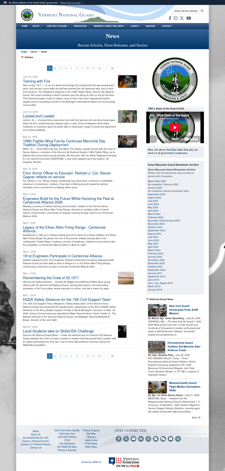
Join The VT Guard (57, 25)
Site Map (91, 433)
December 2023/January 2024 (164, 220)
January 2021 (155, 273)
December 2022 (156, 260)
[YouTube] (133, 439)
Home (25, 25)
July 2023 (153, 237)
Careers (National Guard (35, 441)
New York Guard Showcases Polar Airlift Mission (183, 309)
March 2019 (154, 286)
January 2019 (155, 289)
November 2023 (156, 223)
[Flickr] (156, 439)
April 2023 (153, 246)
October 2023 (155, 227)
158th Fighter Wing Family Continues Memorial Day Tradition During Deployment (64, 142)
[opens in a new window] (170, 18)
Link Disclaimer (67, 443)
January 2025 (155, 187)
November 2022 (156, 263)
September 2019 (156, 276)
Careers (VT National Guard (35, 444)
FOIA (67, 440)
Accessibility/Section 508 (35, 437)
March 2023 (154, 250)
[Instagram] (148, 439)
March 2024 (154, 214)
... (106, 68)
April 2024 (153, 210)
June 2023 (153, 240)
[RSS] (178, 439)
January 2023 (155, 256)
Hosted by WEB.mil (91, 462)
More (195, 417)
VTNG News (91, 443)
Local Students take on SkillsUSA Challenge (58, 330)
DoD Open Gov (67, 433)
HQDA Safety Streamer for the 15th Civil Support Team (67, 299)
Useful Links (91, 440)
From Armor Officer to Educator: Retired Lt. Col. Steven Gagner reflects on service (67, 174)
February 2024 (155, 217)
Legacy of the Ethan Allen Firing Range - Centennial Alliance (64, 228)
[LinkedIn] (141, 439)
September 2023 (156, 230)
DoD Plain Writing (67, 436)
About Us (36, 434)
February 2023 (155, 253)
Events (135, 25)
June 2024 (153, 204)
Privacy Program (91, 430)
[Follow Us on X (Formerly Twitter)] (126, 439)
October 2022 (155, 266)
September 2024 (156, 194)
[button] (72, 2)
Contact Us (36, 447)
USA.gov (91, 436)
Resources (80, 25)
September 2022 (156, 269)
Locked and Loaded (38, 115)
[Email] (170, 439)
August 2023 (154, 233)
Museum (150, 25)
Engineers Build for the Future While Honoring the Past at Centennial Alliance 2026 (68, 200)
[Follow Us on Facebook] (119, 439)
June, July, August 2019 (160, 283)
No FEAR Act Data (67, 446)
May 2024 (153, 207)
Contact (167, 25)
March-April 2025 (157, 181)
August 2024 (154, 197)
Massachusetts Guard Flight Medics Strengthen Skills (184, 386)
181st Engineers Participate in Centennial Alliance (62, 255)
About (36, 25)
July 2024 (153, 200)
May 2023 (153, 243)
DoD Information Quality (67, 430)
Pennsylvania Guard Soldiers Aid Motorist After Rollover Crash (184, 346)
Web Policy (91, 446)
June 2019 (153, 279)
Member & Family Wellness (109, 25)
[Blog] (163, 439)
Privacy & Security (67, 450)
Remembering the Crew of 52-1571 (51, 277)
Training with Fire (36, 81)
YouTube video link (177, 149)
